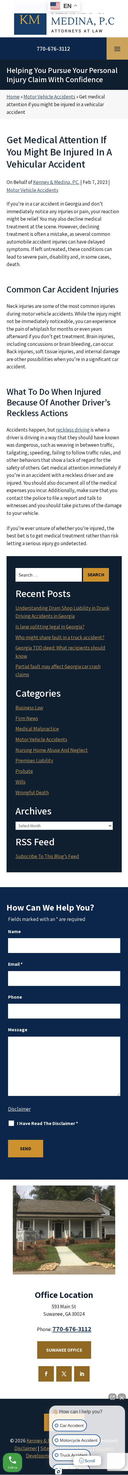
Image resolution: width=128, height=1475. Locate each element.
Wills (20, 782)
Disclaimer (19, 1109)
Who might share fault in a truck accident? (59, 637)
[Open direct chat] (112, 1397)
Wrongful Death (32, 792)
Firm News (26, 718)
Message (17, 1030)
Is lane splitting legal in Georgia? (50, 626)
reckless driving (73, 430)
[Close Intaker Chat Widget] (122, 1397)
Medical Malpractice (37, 728)
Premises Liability (34, 760)
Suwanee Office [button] (64, 1350)
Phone (15, 997)
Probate (24, 771)
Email (15, 964)
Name (14, 931)
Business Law (29, 707)
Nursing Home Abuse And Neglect (51, 750)
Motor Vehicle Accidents (32, 190)
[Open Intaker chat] (58, 1471)
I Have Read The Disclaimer (47, 1123)
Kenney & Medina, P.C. (56, 182)
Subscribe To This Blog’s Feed (47, 856)
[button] (117, 48)
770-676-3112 (53, 48)
